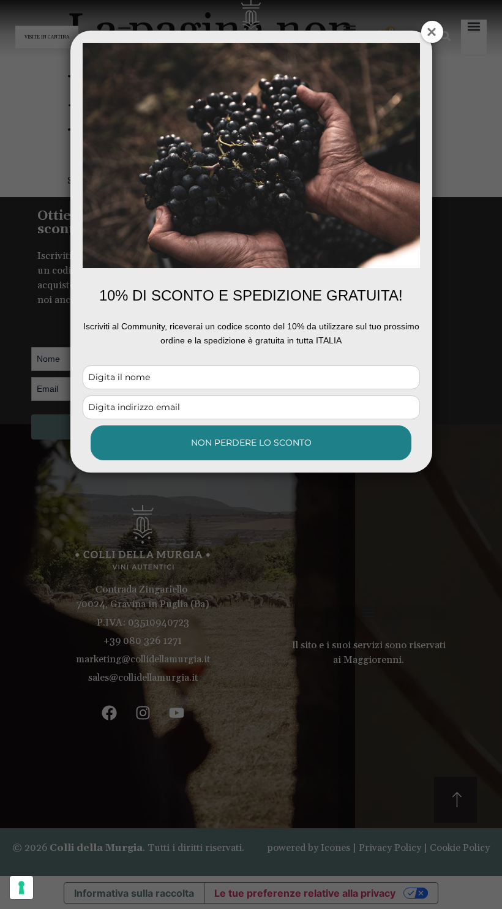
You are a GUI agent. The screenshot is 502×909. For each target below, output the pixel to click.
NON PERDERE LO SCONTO (251, 442)
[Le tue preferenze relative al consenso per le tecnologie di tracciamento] (21, 887)
